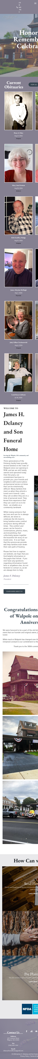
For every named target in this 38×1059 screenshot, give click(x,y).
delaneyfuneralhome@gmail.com (13, 1051)
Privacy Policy (24, 1056)
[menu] (35, 3)
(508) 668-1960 (13, 1045)
